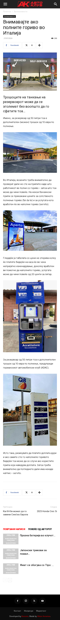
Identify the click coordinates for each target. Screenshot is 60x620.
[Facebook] (17, 601)
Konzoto (25, 616)
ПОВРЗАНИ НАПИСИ (14, 529)
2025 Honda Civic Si (47, 511)
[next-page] (10, 580)
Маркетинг (41, 610)
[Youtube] (42, 601)
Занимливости (20, 11)
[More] (39, 45)
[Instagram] (26, 601)
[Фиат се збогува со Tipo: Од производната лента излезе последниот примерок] (10, 568)
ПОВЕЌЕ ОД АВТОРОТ (40, 529)
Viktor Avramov (43, 616)
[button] (5, 4)
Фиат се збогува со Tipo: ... (37, 565)
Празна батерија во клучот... (37, 535)
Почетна (7, 11)
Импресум (28, 610)
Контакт (17, 610)
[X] (34, 601)
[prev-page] (5, 580)
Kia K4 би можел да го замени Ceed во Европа (15, 513)
